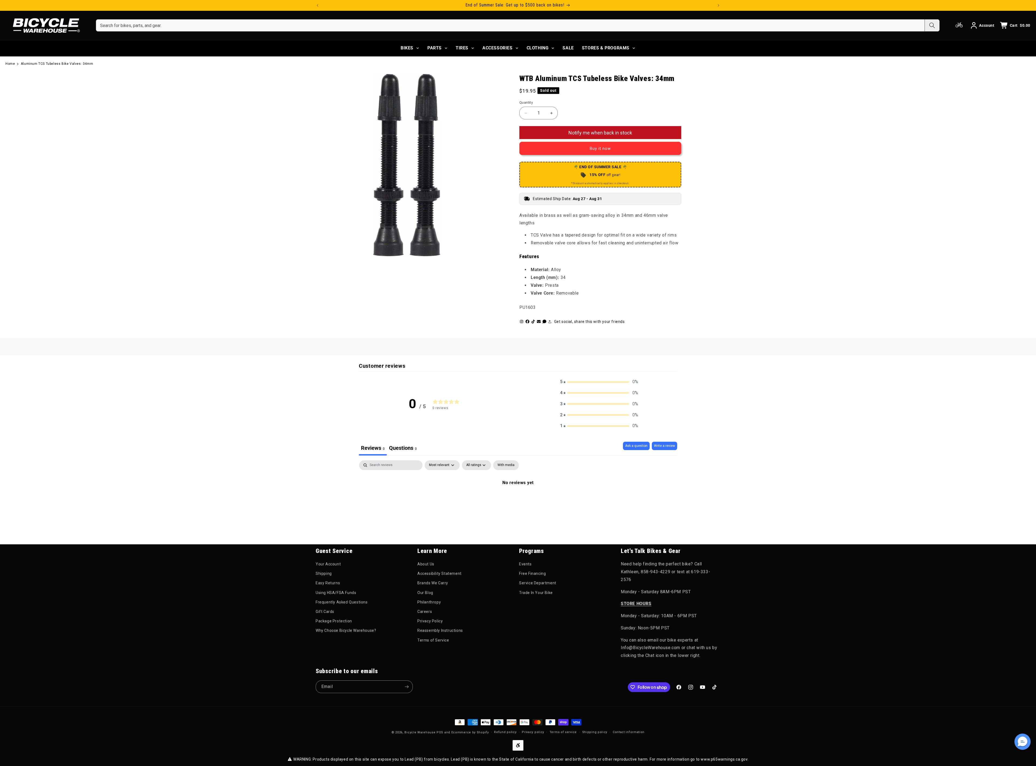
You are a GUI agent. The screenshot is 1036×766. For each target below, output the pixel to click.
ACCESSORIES (497, 47)
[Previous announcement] (317, 5)
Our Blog (425, 592)
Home (10, 64)
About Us (425, 564)
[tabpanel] (518, 501)
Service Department (537, 583)
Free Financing (532, 573)
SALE (568, 47)
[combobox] (510, 25)
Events (525, 564)
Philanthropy (429, 602)
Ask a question (636, 446)
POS (440, 732)
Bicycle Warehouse (419, 732)
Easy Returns (328, 583)
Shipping (324, 573)
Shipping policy (595, 732)
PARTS (434, 47)
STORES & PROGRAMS (605, 47)
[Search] (932, 25)
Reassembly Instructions (440, 630)
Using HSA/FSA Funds (336, 592)
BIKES (407, 47)
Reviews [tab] (373, 448)
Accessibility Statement (439, 573)
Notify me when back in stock (600, 133)
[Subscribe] (407, 686)
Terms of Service (433, 640)
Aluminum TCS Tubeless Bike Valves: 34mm (57, 64)
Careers (424, 611)
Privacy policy (533, 732)
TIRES (462, 47)
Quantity (526, 102)
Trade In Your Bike (536, 592)
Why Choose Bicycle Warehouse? (346, 630)
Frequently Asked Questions (342, 602)
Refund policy (505, 732)
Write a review (664, 446)
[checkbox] (506, 465)
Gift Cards (325, 611)
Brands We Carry (432, 583)
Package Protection (334, 621)
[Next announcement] (718, 5)
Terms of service (563, 732)
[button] (599, 382)
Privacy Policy (430, 621)
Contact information (629, 732)
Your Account (328, 564)
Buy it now (600, 148)
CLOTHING (538, 47)
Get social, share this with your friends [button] (589, 321)
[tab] (403, 448)
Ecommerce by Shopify (470, 732)
